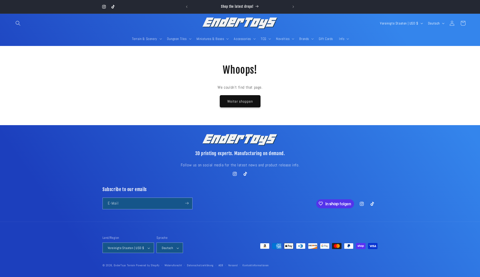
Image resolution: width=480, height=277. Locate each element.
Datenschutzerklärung (200, 265)
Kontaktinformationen (255, 265)
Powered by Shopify (148, 265)
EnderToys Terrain (124, 265)
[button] (18, 23)
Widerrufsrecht (173, 265)
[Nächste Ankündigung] (293, 6)
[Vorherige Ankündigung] (186, 6)
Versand (233, 265)
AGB (220, 265)
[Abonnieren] (186, 203)
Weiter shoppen (240, 101)
